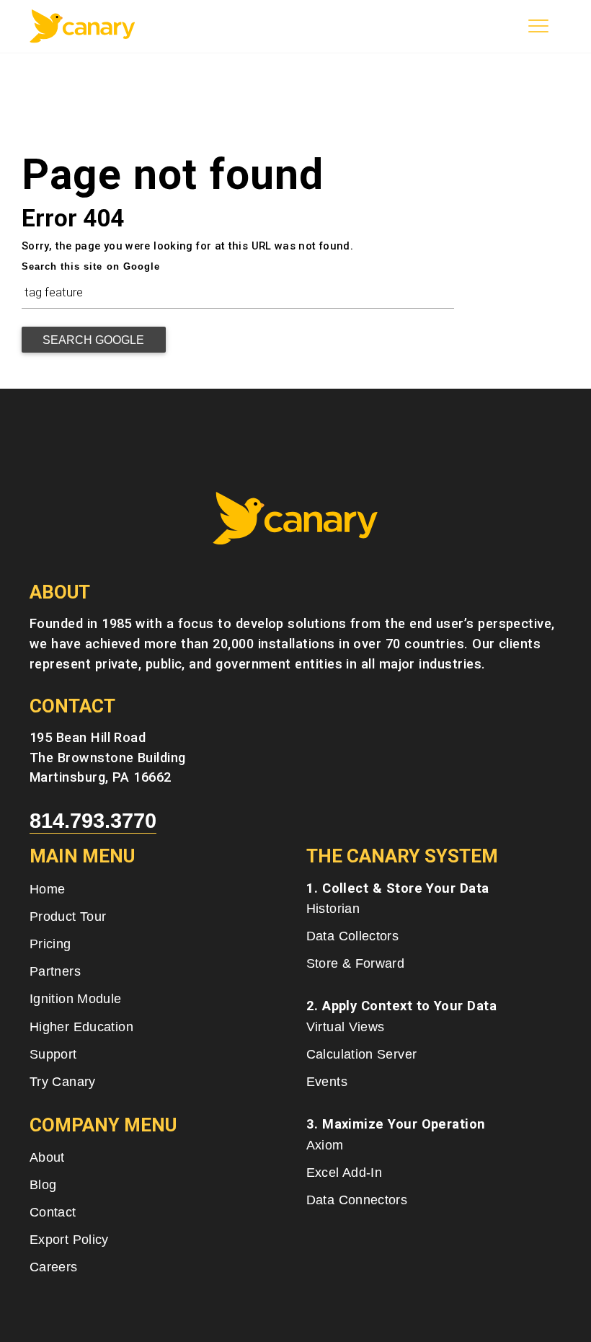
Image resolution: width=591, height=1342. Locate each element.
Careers (54, 1266)
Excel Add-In (344, 1172)
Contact (53, 1211)
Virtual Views (345, 1026)
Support (53, 1053)
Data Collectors (352, 935)
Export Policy (69, 1239)
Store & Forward (355, 963)
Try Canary (63, 1081)
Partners (55, 971)
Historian (333, 908)
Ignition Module (76, 998)
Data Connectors (357, 1199)
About (47, 1157)
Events (326, 1081)
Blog (43, 1184)
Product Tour (68, 916)
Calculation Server (361, 1053)
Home (47, 888)
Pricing (50, 943)
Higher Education (81, 1026)
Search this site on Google (91, 266)
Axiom (325, 1144)
